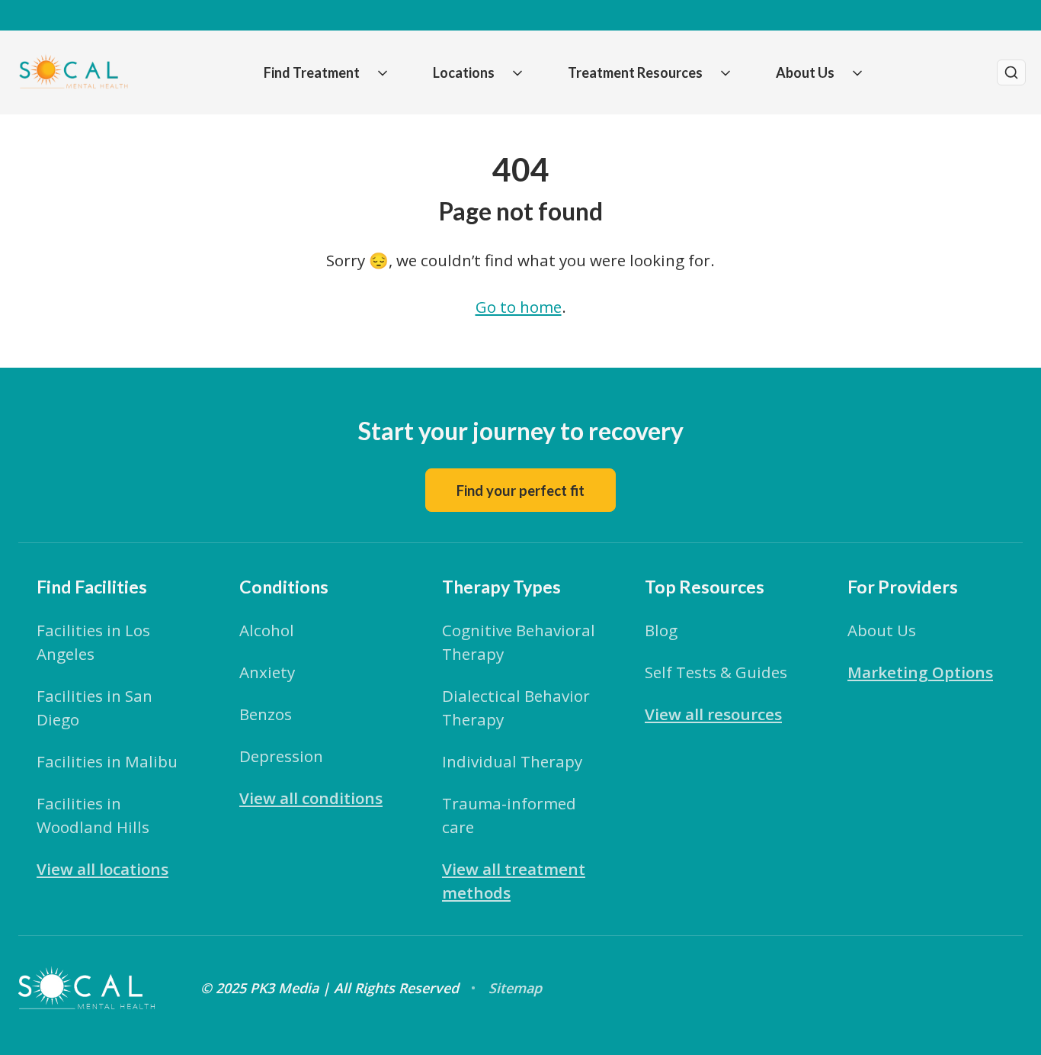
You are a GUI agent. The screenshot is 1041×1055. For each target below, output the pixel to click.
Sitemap (515, 988)
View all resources (713, 714)
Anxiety (267, 672)
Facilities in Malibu (107, 761)
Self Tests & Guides (716, 672)
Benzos (265, 714)
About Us (805, 72)
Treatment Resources (635, 72)
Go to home (519, 306)
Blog (661, 630)
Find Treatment (312, 72)
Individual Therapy (512, 761)
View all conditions (311, 798)
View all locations (102, 869)
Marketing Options (920, 672)
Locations (464, 72)
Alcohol (266, 630)
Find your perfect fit (520, 490)
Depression (281, 756)
